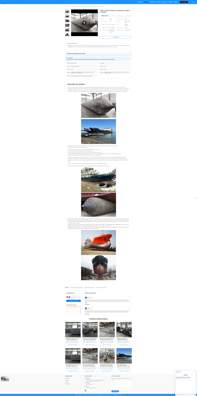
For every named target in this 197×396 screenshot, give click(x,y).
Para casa (140, 2)
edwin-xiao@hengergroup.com (91, 387)
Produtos (146, 2)
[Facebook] (195, 198)
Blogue (175, 2)
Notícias (170, 2)
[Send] (194, 394)
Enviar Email (115, 391)
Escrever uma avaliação (73, 300)
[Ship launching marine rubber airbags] (84, 22)
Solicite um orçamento (164, 2)
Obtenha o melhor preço (73, 344)
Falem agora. (184, 2)
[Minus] (194, 371)
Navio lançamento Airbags (78, 6)
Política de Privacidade (78, 394)
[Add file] (176, 394)
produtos (72, 6)
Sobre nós (152, 2)
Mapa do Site (85, 394)
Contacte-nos (158, 2)
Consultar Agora (116, 37)
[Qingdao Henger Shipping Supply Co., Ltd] (4, 2)
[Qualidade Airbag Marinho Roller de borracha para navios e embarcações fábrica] (73, 356)
